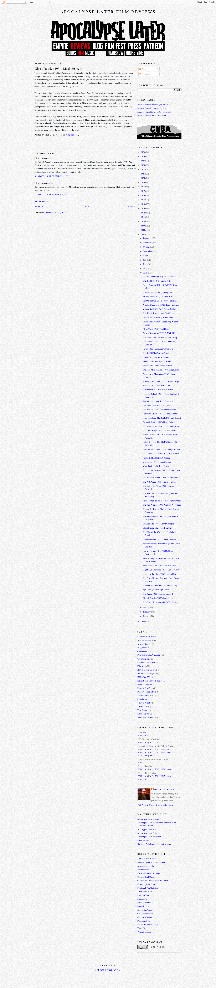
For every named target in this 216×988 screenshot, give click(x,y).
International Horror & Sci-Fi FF (151, 680)
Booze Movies (143, 869)
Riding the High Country (147, 924)
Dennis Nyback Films (146, 884)
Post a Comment (41, 201)
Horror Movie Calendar (147, 669)
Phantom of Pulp (144, 920)
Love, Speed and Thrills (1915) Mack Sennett (162, 418)
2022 (143, 169)
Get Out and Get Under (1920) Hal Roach (160, 300)
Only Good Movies (145, 913)
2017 (143, 191)
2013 (143, 208)
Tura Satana (142, 710)
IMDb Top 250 (143, 677)
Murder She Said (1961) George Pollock (160, 309)
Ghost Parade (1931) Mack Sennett (58, 68)
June (145, 264)
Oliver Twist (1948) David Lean (156, 329)
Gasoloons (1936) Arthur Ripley (156, 405)
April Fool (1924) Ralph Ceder (156, 589)
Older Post (132, 206)
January (146, 616)
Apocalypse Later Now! (147, 829)
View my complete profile (155, 804)
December (147, 238)
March (146, 607)
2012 (143, 212)
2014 (143, 204)
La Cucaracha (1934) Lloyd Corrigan (158, 523)
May (145, 268)
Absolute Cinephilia (145, 865)
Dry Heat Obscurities (146, 662)
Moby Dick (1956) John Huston (156, 466)
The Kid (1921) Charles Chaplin (156, 353)
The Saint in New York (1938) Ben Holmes (161, 453)
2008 (143, 230)
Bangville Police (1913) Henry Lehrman (159, 422)
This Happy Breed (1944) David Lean (159, 313)
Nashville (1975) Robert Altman (156, 457)
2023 (143, 165)
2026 (143, 152)
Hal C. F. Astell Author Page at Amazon (154, 844)
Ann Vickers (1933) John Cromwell (158, 401)
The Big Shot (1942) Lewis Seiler (157, 280)
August (146, 255)
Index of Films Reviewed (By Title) (152, 104)
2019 (143, 182)
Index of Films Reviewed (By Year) (152, 108)
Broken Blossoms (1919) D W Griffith (159, 333)
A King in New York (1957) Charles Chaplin (161, 381)
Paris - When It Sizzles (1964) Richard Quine (162, 500)
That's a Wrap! (143, 702)
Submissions (142, 699)
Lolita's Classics (144, 895)
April (145, 272)
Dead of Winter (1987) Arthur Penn (158, 317)
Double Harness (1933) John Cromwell (159, 539)
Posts (143, 68)
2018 (143, 186)
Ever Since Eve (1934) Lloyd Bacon (158, 389)
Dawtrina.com (143, 840)
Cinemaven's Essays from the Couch (152, 880)
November (147, 242)
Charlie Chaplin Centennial (148, 655)
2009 (143, 225)
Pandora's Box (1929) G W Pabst (157, 361)
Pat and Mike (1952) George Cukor (158, 296)
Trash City (141, 928)
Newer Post (39, 206)
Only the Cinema (144, 917)
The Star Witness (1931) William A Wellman (162, 504)
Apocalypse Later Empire (148, 818)
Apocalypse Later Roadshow (149, 836)
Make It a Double (144, 684)
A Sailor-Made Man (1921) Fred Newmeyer (161, 304)
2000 (143, 621)
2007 (143, 234)
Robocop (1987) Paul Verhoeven (156, 385)
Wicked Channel (144, 931)
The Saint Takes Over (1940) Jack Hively (160, 337)
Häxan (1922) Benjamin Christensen (158, 348)
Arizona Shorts (143, 644)
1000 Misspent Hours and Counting (152, 862)
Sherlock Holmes (144, 695)
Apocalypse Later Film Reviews (108, 11)
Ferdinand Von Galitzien (147, 887)
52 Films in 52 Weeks (146, 636)
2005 (151, 755)
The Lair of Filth (144, 891)
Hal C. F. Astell (165, 789)
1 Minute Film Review (146, 858)
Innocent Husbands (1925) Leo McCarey (160, 585)
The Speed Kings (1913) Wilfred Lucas (159, 430)
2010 (143, 221)
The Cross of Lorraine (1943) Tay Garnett (160, 602)
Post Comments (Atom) (56, 212)
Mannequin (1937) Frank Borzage (157, 461)
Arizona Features (144, 640)
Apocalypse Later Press (147, 833)
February (147, 611)
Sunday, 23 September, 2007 (52, 176)
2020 (143, 178)
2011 (143, 217)
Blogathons (142, 647)
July (145, 259)
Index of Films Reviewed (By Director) (154, 111)
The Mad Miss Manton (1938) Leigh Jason (161, 369)
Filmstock (141, 666)
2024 (143, 160)
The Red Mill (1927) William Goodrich (159, 409)
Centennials (142, 651)
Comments (146, 74)
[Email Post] (77, 134)
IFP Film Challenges (146, 673)
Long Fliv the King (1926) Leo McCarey (160, 574)
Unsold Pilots (143, 713)
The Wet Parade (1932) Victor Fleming (159, 481)
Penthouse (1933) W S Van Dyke (157, 357)
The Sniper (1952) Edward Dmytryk (158, 593)
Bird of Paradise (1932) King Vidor (158, 598)
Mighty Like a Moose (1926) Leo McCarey (161, 569)
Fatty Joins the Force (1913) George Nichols (161, 449)
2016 (143, 195)
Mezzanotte (142, 898)
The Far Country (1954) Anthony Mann (159, 276)
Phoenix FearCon (144, 688)
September (148, 251)
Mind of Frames (144, 902)
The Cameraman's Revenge (148, 873)
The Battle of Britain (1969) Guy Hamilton (161, 477)
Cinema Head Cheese (146, 876)
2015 (143, 199)
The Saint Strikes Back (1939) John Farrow (161, 426)
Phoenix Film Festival (146, 691)
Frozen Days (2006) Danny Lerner (157, 365)
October (146, 246)
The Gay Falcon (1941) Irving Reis (157, 292)
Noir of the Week (144, 909)
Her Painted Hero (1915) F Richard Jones (160, 413)
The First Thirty (144, 706)
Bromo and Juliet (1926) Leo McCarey (159, 565)
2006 (146, 755)
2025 (143, 156)
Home (86, 206)
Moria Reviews (143, 906)
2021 (143, 173)
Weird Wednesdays (145, 717)
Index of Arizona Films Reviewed (151, 115)
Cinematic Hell (143, 658)
